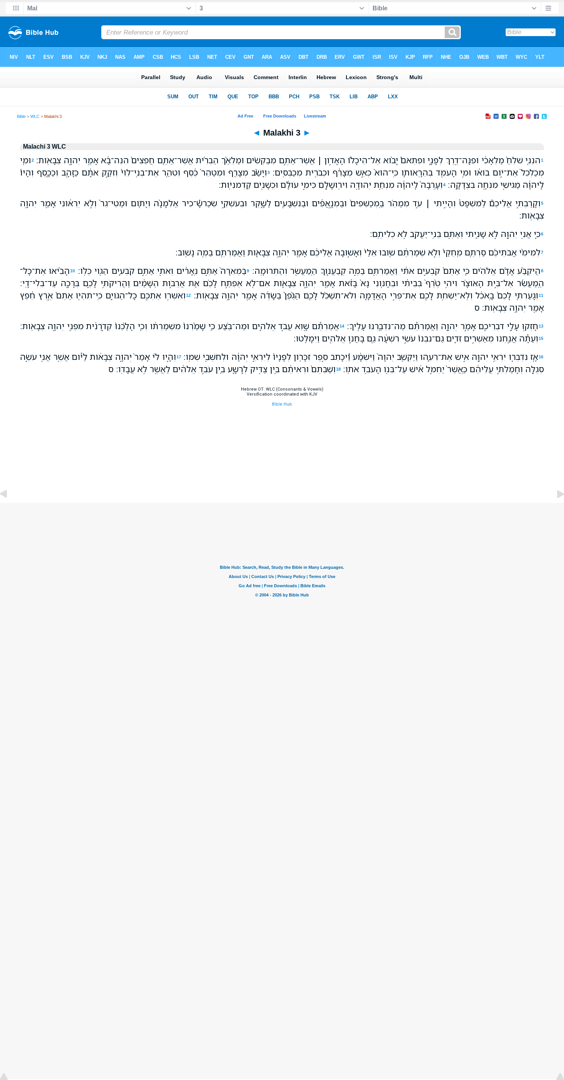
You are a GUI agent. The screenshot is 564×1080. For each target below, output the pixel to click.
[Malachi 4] (554, 511)
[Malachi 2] (9, 511)
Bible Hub (282, 404)
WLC (35, 116)
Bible (21, 116)
